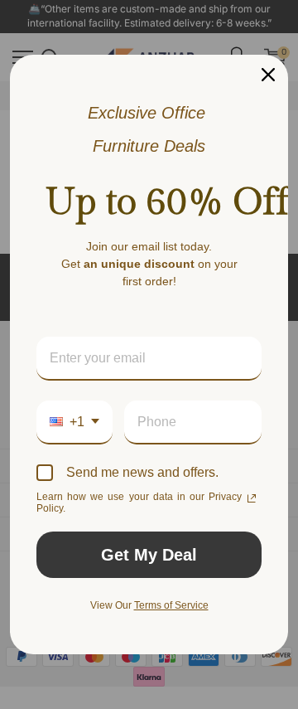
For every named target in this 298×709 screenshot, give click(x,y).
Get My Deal (149, 555)
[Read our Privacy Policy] (252, 498)
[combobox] (74, 422)
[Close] (268, 75)
